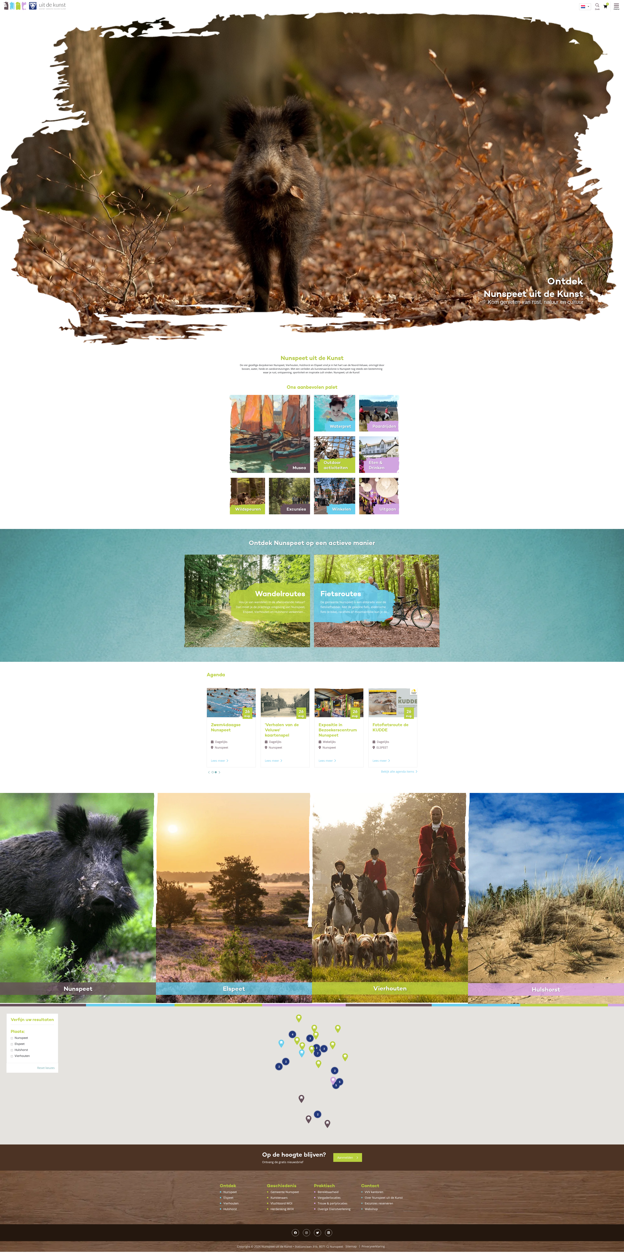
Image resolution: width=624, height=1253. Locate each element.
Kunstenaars (279, 1198)
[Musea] (267, 433)
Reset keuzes (46, 1068)
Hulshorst (21, 1050)
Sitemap (351, 1246)
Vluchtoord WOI (281, 1203)
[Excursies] (289, 495)
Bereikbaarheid (328, 1192)
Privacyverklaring (373, 1246)
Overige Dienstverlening (334, 1209)
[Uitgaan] (379, 495)
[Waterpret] (334, 412)
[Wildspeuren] (244, 495)
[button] (209, 772)
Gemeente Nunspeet (285, 1192)
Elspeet (20, 1044)
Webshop (371, 1209)
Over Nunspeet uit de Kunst (384, 1198)
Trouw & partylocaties (332, 1203)
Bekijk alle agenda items (397, 771)
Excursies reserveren (379, 1203)
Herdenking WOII (282, 1209)
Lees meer (218, 761)
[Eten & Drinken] (379, 454)
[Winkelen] (334, 495)
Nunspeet (21, 1038)
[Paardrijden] (379, 412)
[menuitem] (585, 6)
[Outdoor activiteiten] (334, 454)
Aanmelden (345, 1157)
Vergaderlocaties (329, 1198)
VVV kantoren (374, 1192)
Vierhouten (22, 1056)
